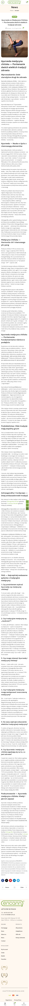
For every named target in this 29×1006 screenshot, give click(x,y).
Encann (9, 28)
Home (11, 10)
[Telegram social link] (18, 880)
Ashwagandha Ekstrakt (13, 501)
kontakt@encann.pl (10, 914)
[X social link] (6, 880)
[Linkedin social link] (14, 880)
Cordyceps (25, 834)
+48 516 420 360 (8, 912)
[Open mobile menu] (2, 2)
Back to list (14, 887)
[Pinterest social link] (10, 880)
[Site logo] (14, 2)
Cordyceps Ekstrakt (12, 503)
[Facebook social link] (2, 880)
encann (17, 10)
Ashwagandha (9, 832)
